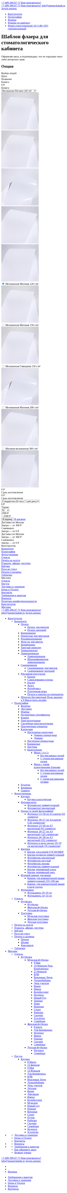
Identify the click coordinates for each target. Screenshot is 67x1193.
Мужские (32, 1103)
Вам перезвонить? (31, 2)
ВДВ (36, 974)
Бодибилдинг (41, 992)
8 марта (38, 1027)
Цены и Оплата (10, 589)
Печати (25, 939)
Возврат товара (22, 1152)
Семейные (39, 1021)
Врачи (37, 986)
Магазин (6, 607)
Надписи (39, 995)
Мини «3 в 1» (41, 752)
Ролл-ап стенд (9, 569)
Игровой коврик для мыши (36, 875)
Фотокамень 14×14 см (39, 895)
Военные (39, 1006)
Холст (30, 685)
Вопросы (6, 598)
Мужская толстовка (38, 916)
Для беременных (43, 1030)
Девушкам (33, 1094)
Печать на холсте (10, 560)
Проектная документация (35, 636)
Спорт (37, 1009)
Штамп (25, 942)
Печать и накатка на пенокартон (45, 694)
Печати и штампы (11, 572)
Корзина (12, 1171)
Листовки (26, 708)
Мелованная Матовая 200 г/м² (22, 407)
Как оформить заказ (25, 1149)
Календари (27, 729)
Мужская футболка (37, 960)
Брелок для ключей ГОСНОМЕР (45, 852)
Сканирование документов (42, 668)
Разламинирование (31, 638)
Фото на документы (32, 641)
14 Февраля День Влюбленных (43, 967)
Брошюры (26, 787)
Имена (37, 989)
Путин (31, 1117)
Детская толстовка (37, 922)
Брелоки (25, 849)
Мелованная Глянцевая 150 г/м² (22, 366)
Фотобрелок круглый (39, 860)
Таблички (6, 575)
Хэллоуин (39, 1018)
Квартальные (34, 749)
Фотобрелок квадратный (41, 857)
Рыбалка (38, 1012)
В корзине (20, 519)
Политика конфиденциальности (19, 601)
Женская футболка (37, 907)
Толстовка (26, 913)
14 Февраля (33, 1070)
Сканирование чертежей (41, 671)
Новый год (33, 1105)
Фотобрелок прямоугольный (43, 866)
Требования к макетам (13, 595)
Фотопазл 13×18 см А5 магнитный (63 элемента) (41, 827)
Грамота (25, 790)
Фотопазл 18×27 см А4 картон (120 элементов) (44, 821)
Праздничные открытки (34, 726)
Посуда (5, 583)
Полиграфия (15, 17)
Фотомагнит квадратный (41, 808)
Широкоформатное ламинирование (37, 661)
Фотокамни (27, 889)
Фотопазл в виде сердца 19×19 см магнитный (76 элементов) (44, 844)
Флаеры (12, 19)
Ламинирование (30, 653)
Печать (25, 624)
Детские (31, 1088)
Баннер (31, 676)
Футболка (26, 901)
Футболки (26, 957)
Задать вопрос (9, 8)
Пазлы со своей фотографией (37, 811)
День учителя (41, 983)
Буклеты (25, 784)
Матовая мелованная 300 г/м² (21, 448)
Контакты (6, 592)
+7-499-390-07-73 (10, 2)
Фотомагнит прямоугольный (43, 805)
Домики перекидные (45, 735)
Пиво (37, 1003)
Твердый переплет (31, 647)
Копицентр (7, 548)
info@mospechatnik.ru (53, 5)
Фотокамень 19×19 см (39, 892)
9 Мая (37, 962)
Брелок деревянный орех (41, 872)
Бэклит (31, 682)
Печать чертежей (36, 630)
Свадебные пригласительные (37, 723)
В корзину (7, 519)
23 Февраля (40, 971)
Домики (38, 738)
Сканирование (29, 665)
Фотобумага (34, 688)
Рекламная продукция (33, 673)
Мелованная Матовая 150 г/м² (22, 325)
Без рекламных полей (52, 755)
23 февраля (33, 1065)
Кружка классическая (39, 799)
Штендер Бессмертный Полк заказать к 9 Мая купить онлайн (41, 698)
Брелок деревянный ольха (41, 869)
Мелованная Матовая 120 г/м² (22, 283)
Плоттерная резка (37, 691)
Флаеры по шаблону (19, 22)
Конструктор (15, 14)
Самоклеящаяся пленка (40, 679)
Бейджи (5, 566)
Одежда (5, 557)
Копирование (28, 633)
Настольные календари (40, 732)
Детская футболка (37, 910)
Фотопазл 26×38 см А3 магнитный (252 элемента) (42, 839)
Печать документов (38, 627)
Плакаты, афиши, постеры (16, 563)
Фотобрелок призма (38, 863)
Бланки (25, 717)
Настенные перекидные (40, 741)
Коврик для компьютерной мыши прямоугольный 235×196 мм (46, 879)
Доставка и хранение (13, 586)
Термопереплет (29, 650)
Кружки (25, 796)
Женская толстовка (37, 919)
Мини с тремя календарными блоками (47, 766)
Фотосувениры (9, 554)
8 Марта (31, 1062)
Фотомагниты (28, 802)
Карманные (33, 744)
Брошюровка (28, 644)
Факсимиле (27, 945)
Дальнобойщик (42, 980)
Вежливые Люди (43, 977)
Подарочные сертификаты (35, 714)
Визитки (25, 706)
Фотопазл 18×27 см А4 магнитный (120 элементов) (42, 833)
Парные (38, 1000)
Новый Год (40, 997)
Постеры (32, 746)
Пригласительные (31, 720)
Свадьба (38, 1015)
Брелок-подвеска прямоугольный (45, 854)
